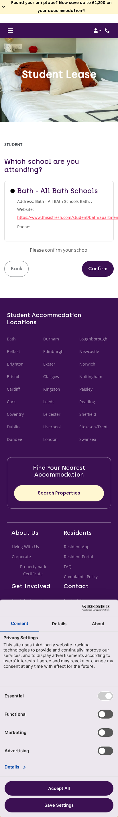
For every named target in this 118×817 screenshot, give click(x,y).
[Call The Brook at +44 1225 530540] (107, 30)
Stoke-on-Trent (93, 426)
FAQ (68, 566)
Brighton (15, 364)
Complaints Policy (81, 576)
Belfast (13, 351)
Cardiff (13, 389)
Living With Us (25, 546)
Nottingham (90, 376)
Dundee (14, 439)
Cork (11, 401)
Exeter (49, 364)
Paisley (86, 389)
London (50, 439)
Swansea (87, 439)
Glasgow (51, 376)
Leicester (51, 414)
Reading (87, 401)
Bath (11, 339)
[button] (59, 7)
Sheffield (87, 414)
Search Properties (59, 493)
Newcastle (89, 351)
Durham (51, 339)
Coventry (15, 414)
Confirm (97, 268)
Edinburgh (53, 351)
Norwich (87, 364)
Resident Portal (78, 556)
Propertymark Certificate (37, 570)
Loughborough (93, 339)
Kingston (51, 389)
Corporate (21, 556)
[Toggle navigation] (10, 30)
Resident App (77, 546)
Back (16, 268)
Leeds (48, 401)
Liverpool (52, 426)
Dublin (13, 426)
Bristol (13, 376)
